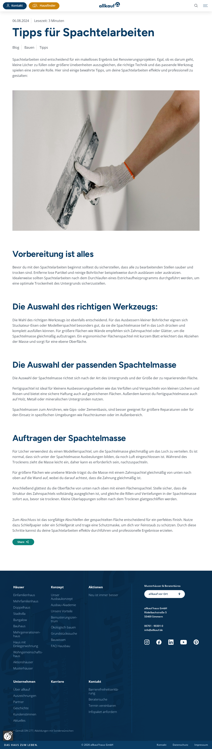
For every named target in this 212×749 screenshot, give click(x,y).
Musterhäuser (23, 668)
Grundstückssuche (64, 633)
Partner (18, 702)
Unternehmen (24, 681)
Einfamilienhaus (24, 595)
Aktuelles (19, 720)
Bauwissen (58, 640)
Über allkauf (21, 689)
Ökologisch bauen (63, 627)
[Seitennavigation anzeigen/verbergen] (205, 5)
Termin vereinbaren (102, 705)
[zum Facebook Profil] (158, 642)
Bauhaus (19, 626)
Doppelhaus (21, 607)
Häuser (18, 587)
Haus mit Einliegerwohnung (25, 644)
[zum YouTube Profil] (183, 642)
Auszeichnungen (24, 695)
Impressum (201, 745)
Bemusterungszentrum (64, 619)
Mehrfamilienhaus (25, 601)
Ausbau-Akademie (63, 605)
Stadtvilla (19, 613)
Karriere (57, 681)
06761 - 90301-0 (153, 626)
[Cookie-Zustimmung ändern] (8, 736)
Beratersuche (98, 699)
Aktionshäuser (23, 662)
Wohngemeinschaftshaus (28, 654)
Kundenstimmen (24, 714)
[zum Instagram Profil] (146, 642)
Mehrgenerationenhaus (26, 634)
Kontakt (95, 681)
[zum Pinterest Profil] (196, 642)
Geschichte (21, 708)
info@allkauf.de (153, 630)
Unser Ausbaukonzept (62, 597)
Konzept (57, 587)
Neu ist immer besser (103, 595)
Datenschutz (180, 745)
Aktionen (96, 587)
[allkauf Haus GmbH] (109, 5)
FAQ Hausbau (60, 646)
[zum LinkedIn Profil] (170, 642)
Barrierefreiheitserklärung (104, 691)
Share (20, 542)
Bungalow (20, 620)
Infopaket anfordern (103, 712)
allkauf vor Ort (158, 594)
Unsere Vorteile (61, 611)
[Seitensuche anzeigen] (196, 6)
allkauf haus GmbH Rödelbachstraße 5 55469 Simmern (155, 612)
